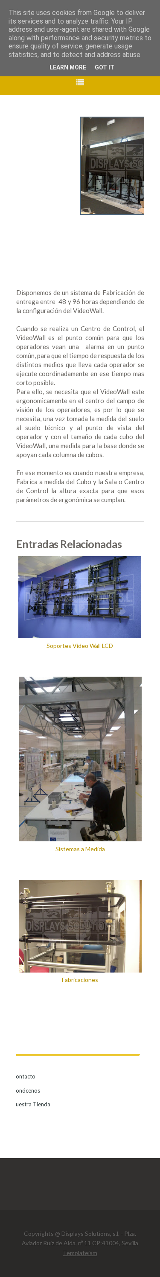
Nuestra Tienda (31, 1104)
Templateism (80, 1252)
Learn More (67, 67)
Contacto (23, 1076)
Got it (104, 67)
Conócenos (26, 1090)
